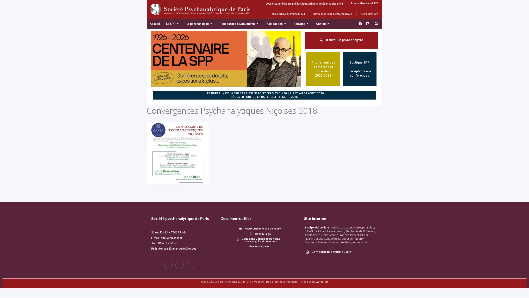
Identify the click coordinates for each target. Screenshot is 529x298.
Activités (299, 23)
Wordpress (322, 281)
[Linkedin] (367, 23)
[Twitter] (179, 265)
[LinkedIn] (191, 265)
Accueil (155, 23)
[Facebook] (168, 265)
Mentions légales (263, 281)
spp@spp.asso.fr (171, 237)
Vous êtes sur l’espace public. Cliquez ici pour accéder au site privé (304, 3)
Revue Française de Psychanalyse (332, 13)
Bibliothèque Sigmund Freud (288, 13)
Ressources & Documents (237, 23)
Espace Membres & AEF (364, 3)
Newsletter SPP (369, 13)
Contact (321, 23)
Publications (274, 23)
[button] (376, 23)
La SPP (170, 23)
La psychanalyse (197, 23)
